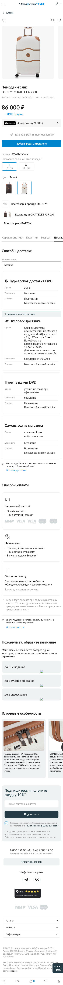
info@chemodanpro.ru (31, 872)
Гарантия (32, 237)
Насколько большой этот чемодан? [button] (22, 158)
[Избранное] (46, 981)
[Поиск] (4, 981)
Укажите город (9, 259)
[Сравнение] (17, 981)
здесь (15, 970)
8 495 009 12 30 (43, 850)
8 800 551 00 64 (20, 850)
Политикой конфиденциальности (42, 825)
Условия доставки (16, 470)
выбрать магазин (33, 436)
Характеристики (12, 237)
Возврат (45, 237)
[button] (59, 981)
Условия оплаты (15, 627)
